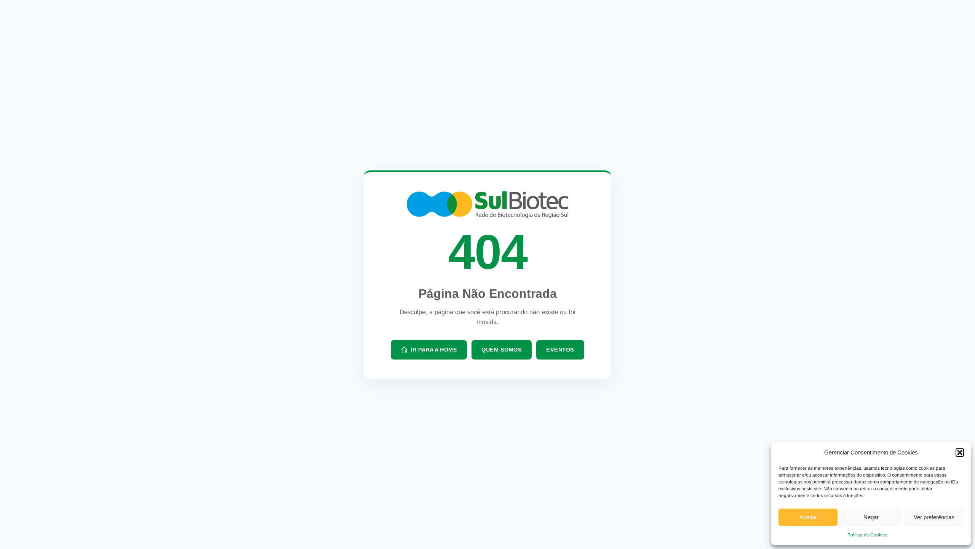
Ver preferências (934, 517)
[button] (960, 452)
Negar (871, 517)
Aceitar (808, 517)
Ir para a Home (434, 350)
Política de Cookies (867, 535)
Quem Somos (501, 350)
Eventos (560, 350)
